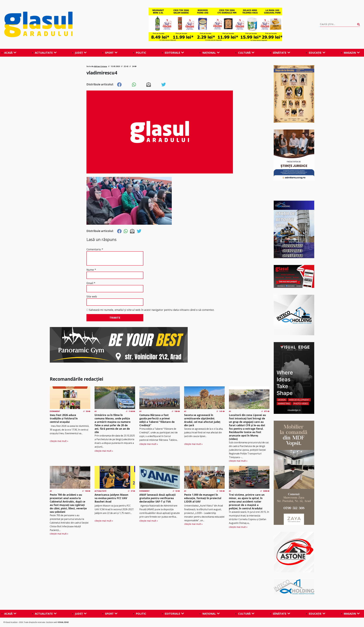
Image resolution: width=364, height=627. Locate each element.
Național (209, 52)
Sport (109, 52)
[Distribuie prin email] (148, 84)
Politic (141, 52)
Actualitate (44, 52)
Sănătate (279, 52)
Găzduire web (52, 622)
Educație (315, 52)
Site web (91, 296)
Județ (79, 52)
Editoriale (172, 52)
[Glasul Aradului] (57, 24)
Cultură (244, 52)
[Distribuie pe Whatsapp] (134, 84)
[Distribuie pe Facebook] (119, 84)
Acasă (8, 52)
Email (90, 283)
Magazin (350, 52)
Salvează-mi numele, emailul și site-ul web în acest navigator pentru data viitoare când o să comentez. (151, 310)
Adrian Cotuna (100, 66)
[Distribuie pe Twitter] (163, 84)
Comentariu (94, 249)
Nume (91, 269)
